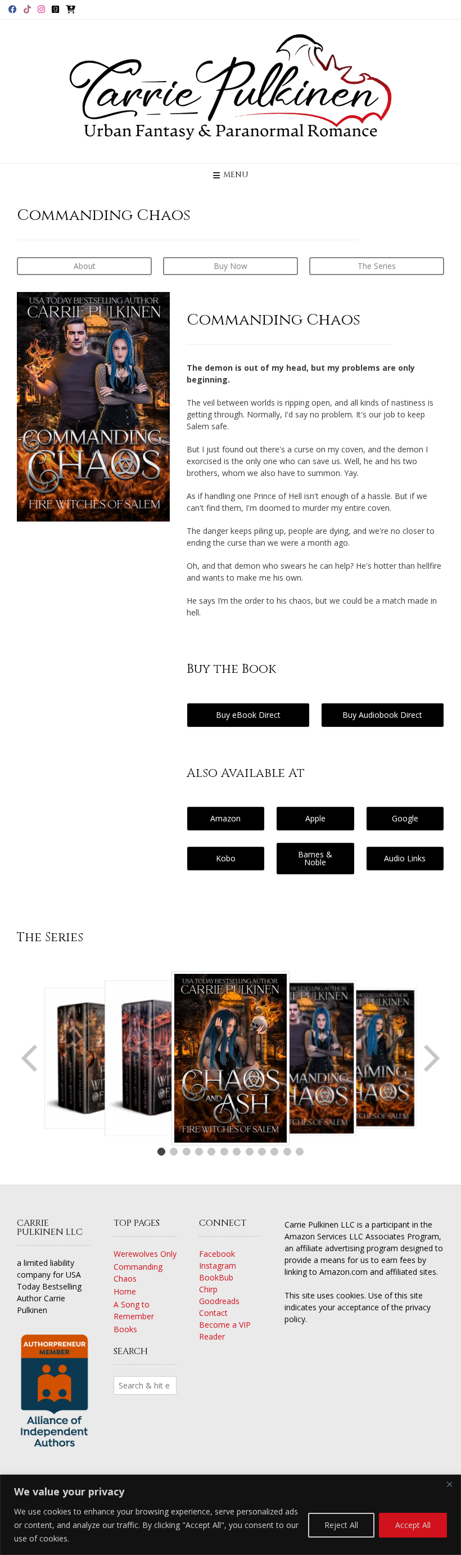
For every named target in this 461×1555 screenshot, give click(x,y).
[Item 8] (250, 1152)
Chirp (208, 1289)
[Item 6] (224, 1152)
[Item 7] (237, 1152)
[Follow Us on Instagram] (41, 9)
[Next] (430, 1058)
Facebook (217, 1253)
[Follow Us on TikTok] (27, 9)
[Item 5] (211, 1152)
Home (125, 1291)
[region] (230, 1515)
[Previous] (30, 1058)
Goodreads (219, 1301)
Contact (213, 1312)
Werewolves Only (145, 1253)
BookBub (216, 1277)
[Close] (449, 1484)
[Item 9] (262, 1152)
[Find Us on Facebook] (12, 9)
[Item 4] (199, 1152)
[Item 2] (174, 1152)
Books (125, 1329)
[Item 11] (287, 1152)
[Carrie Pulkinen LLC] (230, 91)
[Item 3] (187, 1152)
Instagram (217, 1265)
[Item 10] (274, 1152)
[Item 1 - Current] (161, 1152)
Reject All (341, 1525)
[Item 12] (300, 1152)
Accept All (413, 1525)
